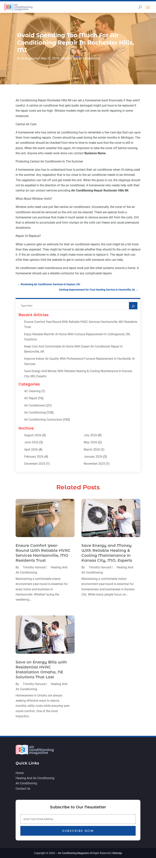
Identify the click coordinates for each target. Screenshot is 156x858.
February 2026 (34, 456)
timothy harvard (34, 567)
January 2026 (93, 456)
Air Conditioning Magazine (73, 853)
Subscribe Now (78, 831)
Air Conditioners (34, 405)
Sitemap (117, 853)
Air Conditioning (35, 412)
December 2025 (34, 463)
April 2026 (31, 449)
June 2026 (31, 442)
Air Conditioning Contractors (43, 419)
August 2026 (32, 435)
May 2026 (90, 442)
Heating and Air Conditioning (80, 58)
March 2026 (92, 449)
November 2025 (94, 463)
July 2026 (90, 435)
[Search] (133, 305)
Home (20, 773)
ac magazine (29, 58)
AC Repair (30, 398)
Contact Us (23, 788)
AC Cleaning (32, 391)
